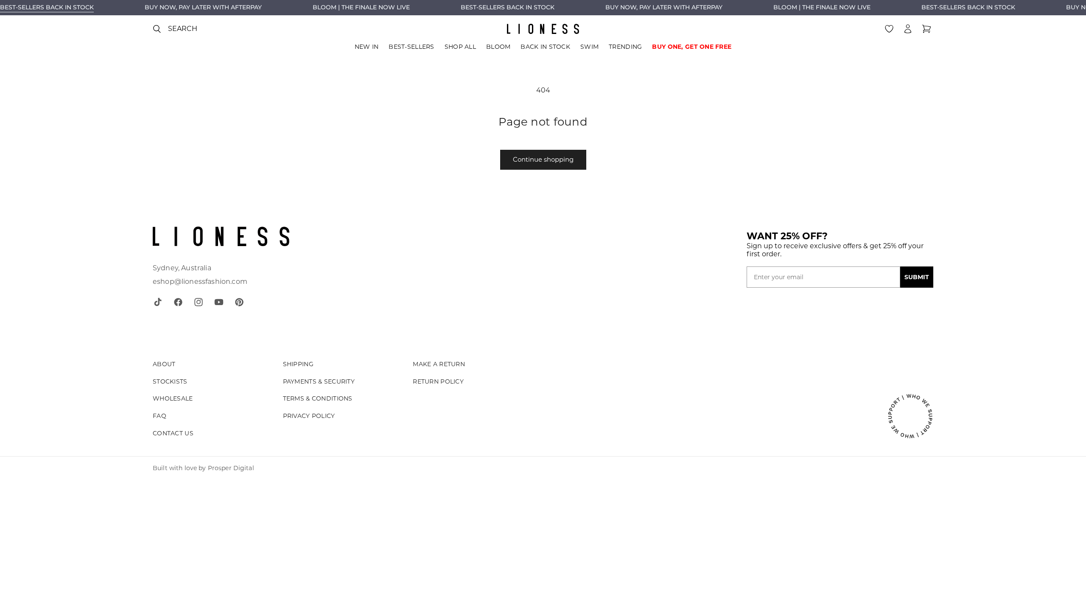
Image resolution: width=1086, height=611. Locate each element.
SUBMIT (916, 277)
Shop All (460, 46)
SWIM (589, 46)
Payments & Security (319, 381)
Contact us (173, 433)
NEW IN (367, 46)
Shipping (298, 364)
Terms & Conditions (318, 398)
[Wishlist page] (889, 28)
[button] (175, 28)
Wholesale (173, 398)
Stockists (170, 381)
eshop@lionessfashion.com (200, 281)
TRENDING (625, 46)
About (164, 364)
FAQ (159, 416)
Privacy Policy (309, 416)
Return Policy (438, 381)
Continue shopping (543, 159)
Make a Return (439, 364)
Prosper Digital (231, 468)
